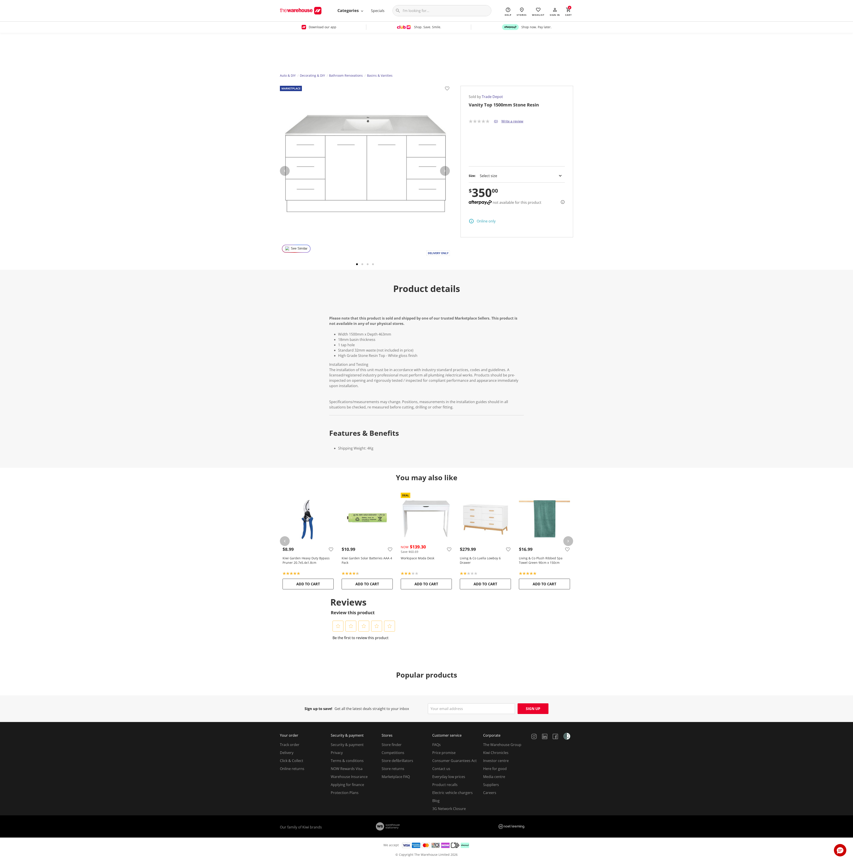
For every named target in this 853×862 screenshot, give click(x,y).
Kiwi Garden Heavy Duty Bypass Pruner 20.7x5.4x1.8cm (306, 560)
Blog (436, 800)
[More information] (561, 202)
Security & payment (347, 744)
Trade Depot (492, 96)
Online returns (292, 768)
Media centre (494, 776)
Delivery (286, 752)
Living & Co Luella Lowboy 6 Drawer (480, 560)
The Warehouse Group (502, 744)
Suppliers (491, 784)
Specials (378, 10)
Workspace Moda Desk (417, 558)
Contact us (441, 768)
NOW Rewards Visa (347, 768)
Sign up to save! (318, 708)
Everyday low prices (448, 776)
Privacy (337, 752)
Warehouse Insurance (349, 776)
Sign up (533, 708)
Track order (289, 744)
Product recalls (445, 784)
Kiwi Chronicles (495, 752)
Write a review (512, 121)
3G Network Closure (449, 808)
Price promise (444, 752)
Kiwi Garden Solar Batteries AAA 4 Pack (367, 560)
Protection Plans (345, 792)
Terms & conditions (347, 760)
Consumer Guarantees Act (454, 760)
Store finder (392, 744)
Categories (348, 10)
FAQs (436, 744)
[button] (555, 11)
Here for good (495, 768)
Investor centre (496, 760)
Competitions (393, 752)
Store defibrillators (397, 760)
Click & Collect (291, 760)
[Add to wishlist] (447, 89)
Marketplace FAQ (396, 776)
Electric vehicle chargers (452, 792)
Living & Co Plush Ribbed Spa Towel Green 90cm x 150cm (540, 560)
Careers (489, 792)
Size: (472, 176)
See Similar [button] (299, 248)
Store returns (393, 768)
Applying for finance (347, 784)
